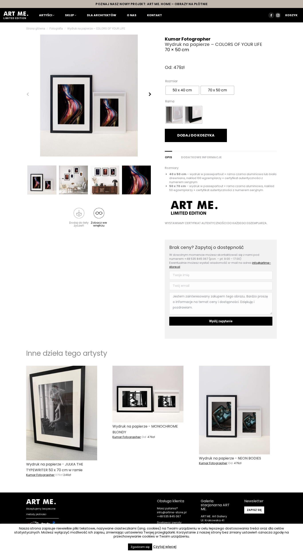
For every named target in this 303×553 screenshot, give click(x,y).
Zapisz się (254, 510)
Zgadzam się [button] (140, 547)
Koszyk (291, 15)
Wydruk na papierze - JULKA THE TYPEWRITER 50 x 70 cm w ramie (54, 467)
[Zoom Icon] (88, 95)
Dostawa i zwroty (169, 522)
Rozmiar (171, 81)
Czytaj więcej (164, 547)
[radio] (182, 90)
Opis (168, 157)
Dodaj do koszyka (195, 135)
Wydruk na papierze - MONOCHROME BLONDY (145, 429)
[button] (79, 217)
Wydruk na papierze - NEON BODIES (230, 458)
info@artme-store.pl (172, 512)
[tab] (168, 155)
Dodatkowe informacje (201, 157)
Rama (169, 101)
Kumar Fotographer (188, 39)
